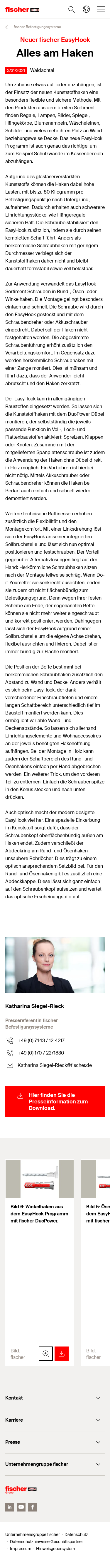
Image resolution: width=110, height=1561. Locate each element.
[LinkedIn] (9, 1507)
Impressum (20, 1548)
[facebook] (32, 1507)
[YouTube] (21, 1507)
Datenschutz (76, 1534)
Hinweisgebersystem (55, 1548)
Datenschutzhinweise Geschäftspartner (46, 1541)
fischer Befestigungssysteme (37, 26)
